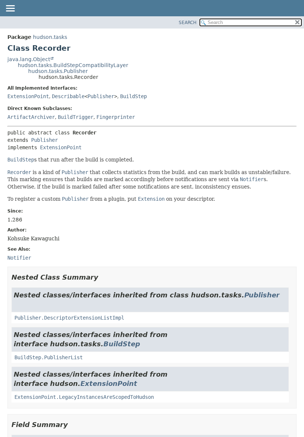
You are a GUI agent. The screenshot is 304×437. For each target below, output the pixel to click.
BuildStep (133, 96)
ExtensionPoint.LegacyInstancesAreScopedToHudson (84, 397)
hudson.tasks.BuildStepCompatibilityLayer (73, 65)
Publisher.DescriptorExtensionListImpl (69, 318)
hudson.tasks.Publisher (58, 71)
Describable (68, 96)
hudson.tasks (50, 37)
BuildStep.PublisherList (48, 357)
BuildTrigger (75, 117)
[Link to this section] (103, 277)
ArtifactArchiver (31, 117)
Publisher (100, 96)
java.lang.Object (28, 59)
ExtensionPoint (28, 96)
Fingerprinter (115, 117)
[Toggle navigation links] (10, 9)
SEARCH (187, 22)
